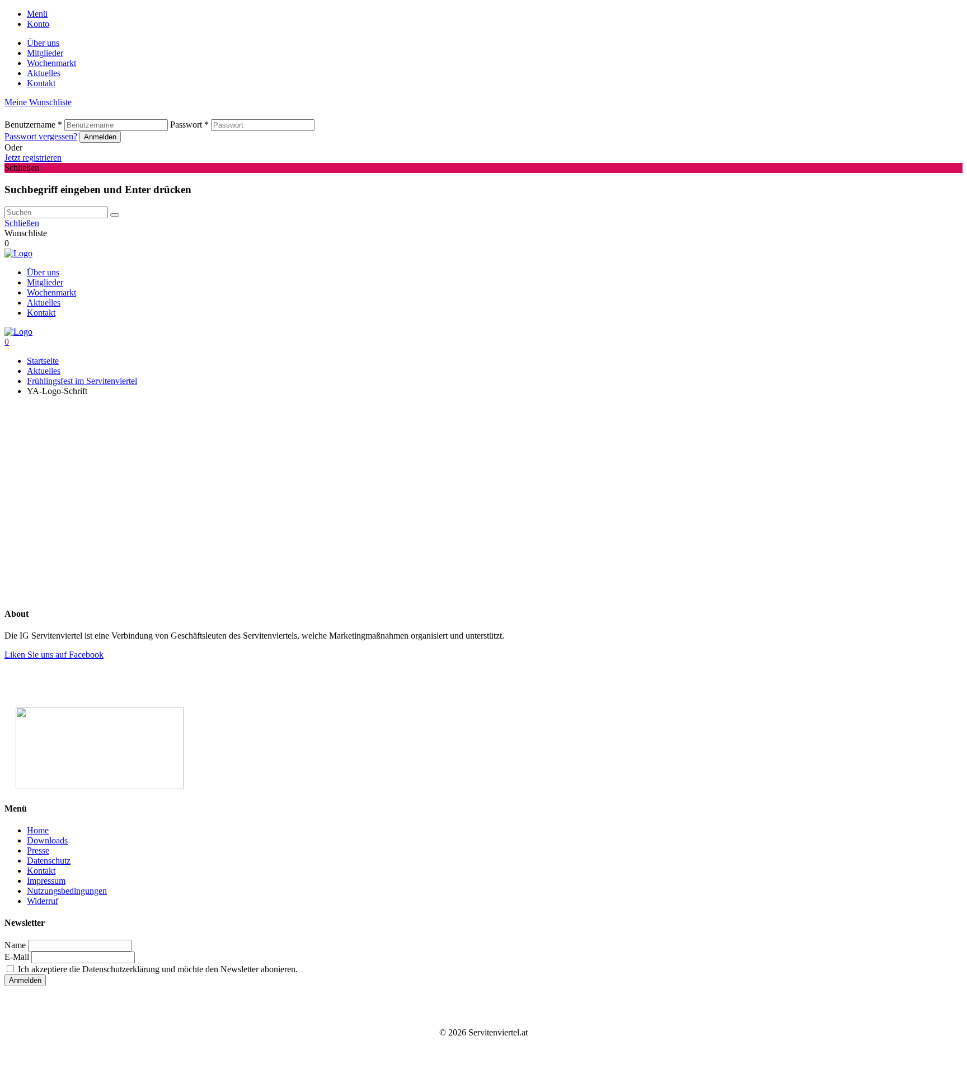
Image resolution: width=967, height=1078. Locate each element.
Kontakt (41, 83)
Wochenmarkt (51, 63)
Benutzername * (33, 124)
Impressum (46, 880)
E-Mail (16, 957)
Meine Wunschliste (38, 102)
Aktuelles (43, 73)
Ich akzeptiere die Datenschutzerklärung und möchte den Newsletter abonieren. (157, 969)
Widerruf (42, 901)
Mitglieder (45, 53)
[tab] (495, 14)
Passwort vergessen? (40, 136)
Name (15, 945)
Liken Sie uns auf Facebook (54, 654)
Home (38, 830)
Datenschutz (49, 860)
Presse (38, 850)
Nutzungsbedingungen (67, 891)
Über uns (43, 43)
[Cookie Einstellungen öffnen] (88, 547)
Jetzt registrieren (33, 157)
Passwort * (189, 124)
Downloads (47, 840)
